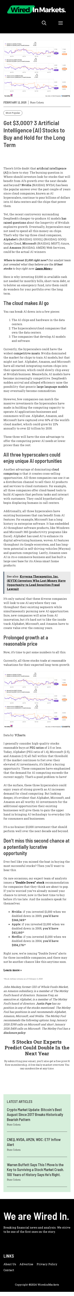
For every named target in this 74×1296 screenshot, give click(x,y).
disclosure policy (14, 1032)
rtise (30, 1264)
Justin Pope (43, 1003)
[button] (44, 23)
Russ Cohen (37, 102)
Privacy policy (47, 1264)
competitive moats (27, 353)
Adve (23, 1264)
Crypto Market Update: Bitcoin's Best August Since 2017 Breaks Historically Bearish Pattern (35, 1114)
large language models (52, 386)
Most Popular (13, 112)
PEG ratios (37, 747)
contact (8, 1270)
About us (9, 1264)
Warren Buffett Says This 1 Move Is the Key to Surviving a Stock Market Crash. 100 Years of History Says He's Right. (35, 1169)
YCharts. (20, 735)
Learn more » (12, 970)
